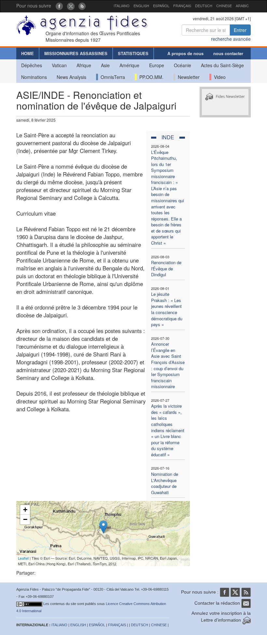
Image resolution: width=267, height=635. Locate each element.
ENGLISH (141, 5)
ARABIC (242, 5)
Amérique (129, 65)
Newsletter (187, 77)
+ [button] (25, 510)
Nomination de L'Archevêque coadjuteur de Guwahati (164, 483)
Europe (156, 65)
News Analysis (71, 77)
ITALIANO (122, 5)
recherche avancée (231, 39)
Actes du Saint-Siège (222, 65)
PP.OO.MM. (150, 77)
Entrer (240, 30)
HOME (27, 53)
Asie (105, 65)
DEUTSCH (203, 5)
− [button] (25, 519)
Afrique (84, 65)
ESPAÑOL (161, 5)
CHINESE (224, 5)
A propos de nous (185, 53)
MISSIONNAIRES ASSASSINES (75, 53)
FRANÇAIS (182, 5)
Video (218, 77)
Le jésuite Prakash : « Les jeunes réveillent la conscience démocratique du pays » (166, 309)
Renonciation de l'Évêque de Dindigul (166, 268)
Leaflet (23, 558)
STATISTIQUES (133, 53)
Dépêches (31, 65)
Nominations (34, 77)
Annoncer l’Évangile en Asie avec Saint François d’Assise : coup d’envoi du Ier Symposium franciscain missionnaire (168, 365)
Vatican (59, 65)
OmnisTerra (111, 77)
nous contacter (228, 53)
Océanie (182, 65)
